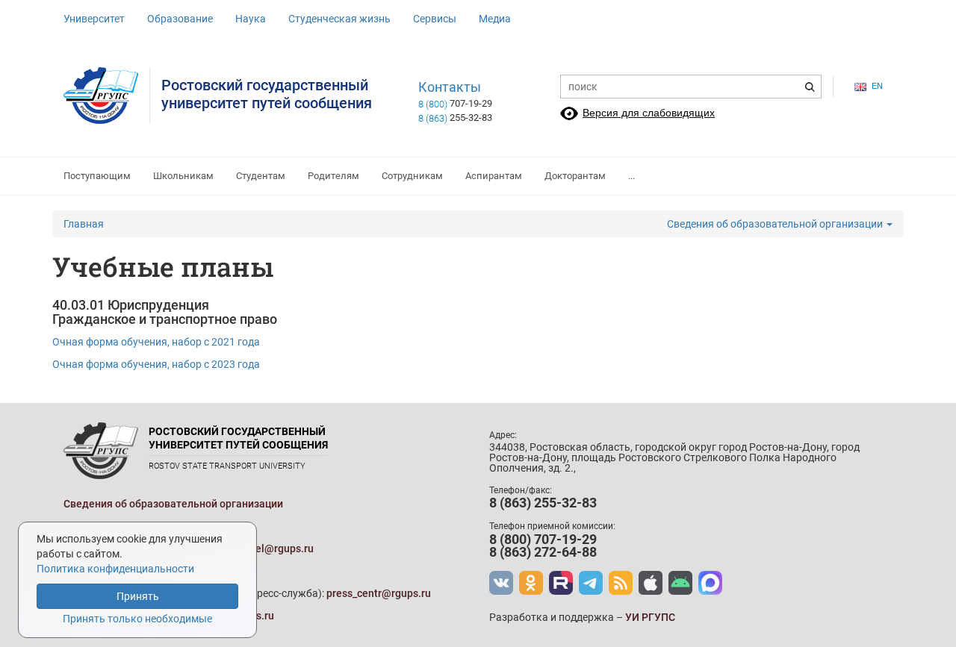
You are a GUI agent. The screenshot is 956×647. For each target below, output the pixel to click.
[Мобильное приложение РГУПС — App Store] (650, 583)
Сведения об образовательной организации (776, 224)
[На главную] (106, 95)
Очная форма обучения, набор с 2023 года (156, 364)
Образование (180, 19)
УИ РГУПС (650, 617)
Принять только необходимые (137, 619)
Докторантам (575, 175)
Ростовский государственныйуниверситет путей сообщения (266, 94)
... (631, 175)
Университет (94, 19)
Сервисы (434, 19)
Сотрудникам (412, 175)
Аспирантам (493, 175)
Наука (250, 19)
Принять (138, 596)
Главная (83, 224)
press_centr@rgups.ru (378, 593)
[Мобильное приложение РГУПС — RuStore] (680, 583)
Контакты (449, 87)
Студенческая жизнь (339, 19)
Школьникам (183, 175)
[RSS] (621, 583)
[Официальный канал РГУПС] (561, 583)
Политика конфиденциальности (115, 569)
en (877, 85)
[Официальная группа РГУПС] (501, 583)
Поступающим (97, 175)
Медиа (495, 19)
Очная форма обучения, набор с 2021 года (156, 342)
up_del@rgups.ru (273, 548)
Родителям (333, 175)
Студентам (260, 175)
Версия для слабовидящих (649, 113)
